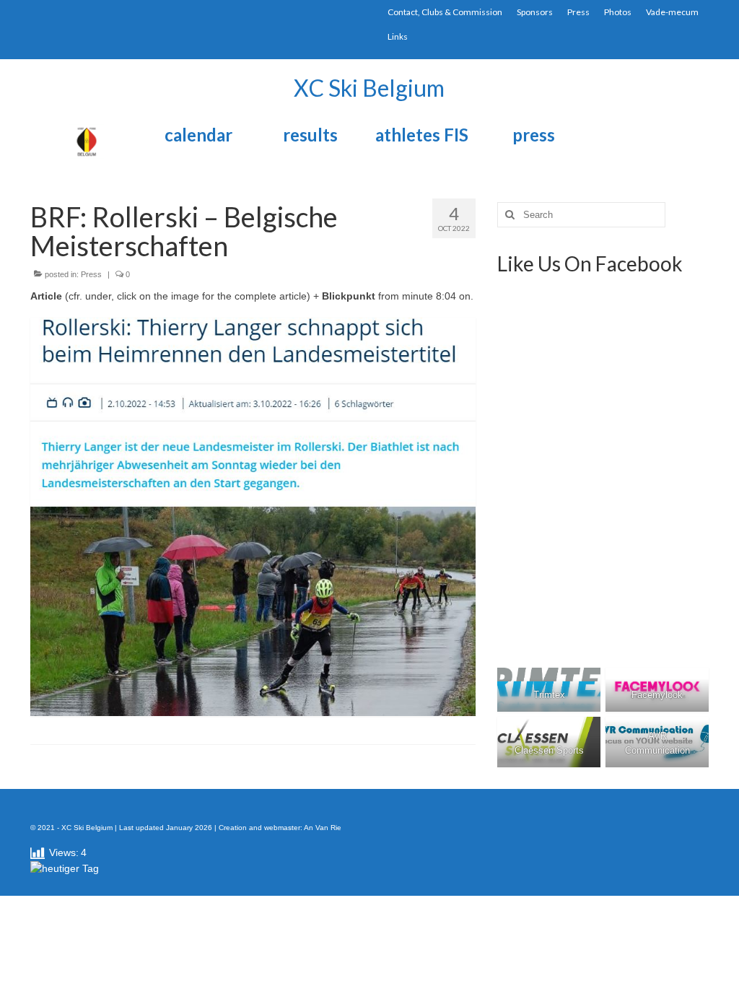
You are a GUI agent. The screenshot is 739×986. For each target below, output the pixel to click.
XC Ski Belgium (369, 88)
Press (91, 274)
